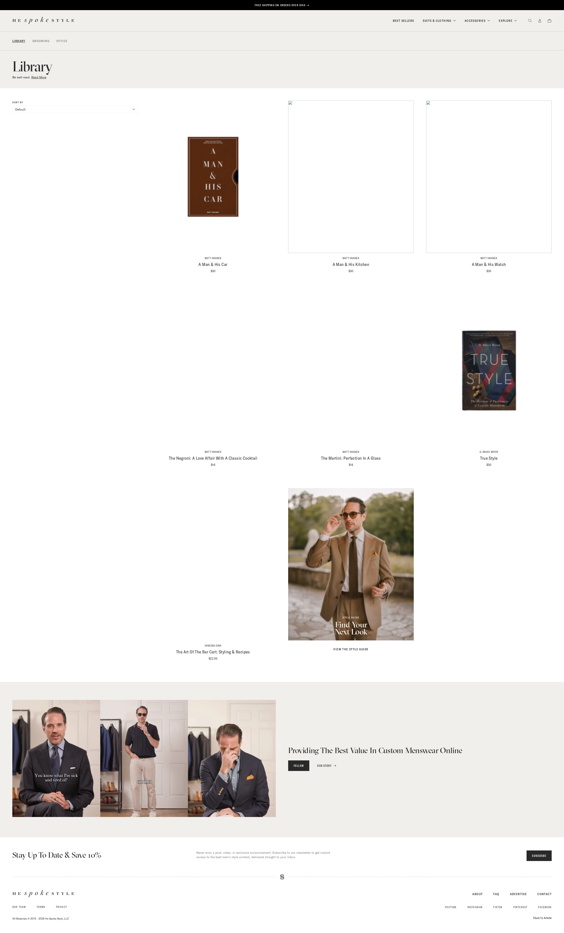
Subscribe (539, 856)
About (477, 894)
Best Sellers (403, 21)
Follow (299, 766)
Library (18, 41)
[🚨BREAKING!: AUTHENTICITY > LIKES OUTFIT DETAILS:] (232, 758)
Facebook (545, 907)
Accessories (475, 21)
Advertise (518, 894)
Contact (544, 894)
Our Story (324, 766)
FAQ (496, 894)
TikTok (498, 907)
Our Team (19, 907)
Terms (41, 907)
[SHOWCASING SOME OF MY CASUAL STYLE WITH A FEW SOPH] (144, 758)
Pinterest (520, 907)
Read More (38, 77)
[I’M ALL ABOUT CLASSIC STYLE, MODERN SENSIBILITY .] (56, 758)
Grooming (40, 41)
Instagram (475, 907)
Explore (505, 21)
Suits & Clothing (437, 21)
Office (61, 41)
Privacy (61, 907)
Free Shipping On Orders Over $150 (280, 5)
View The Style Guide (350, 649)
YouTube (450, 907)
